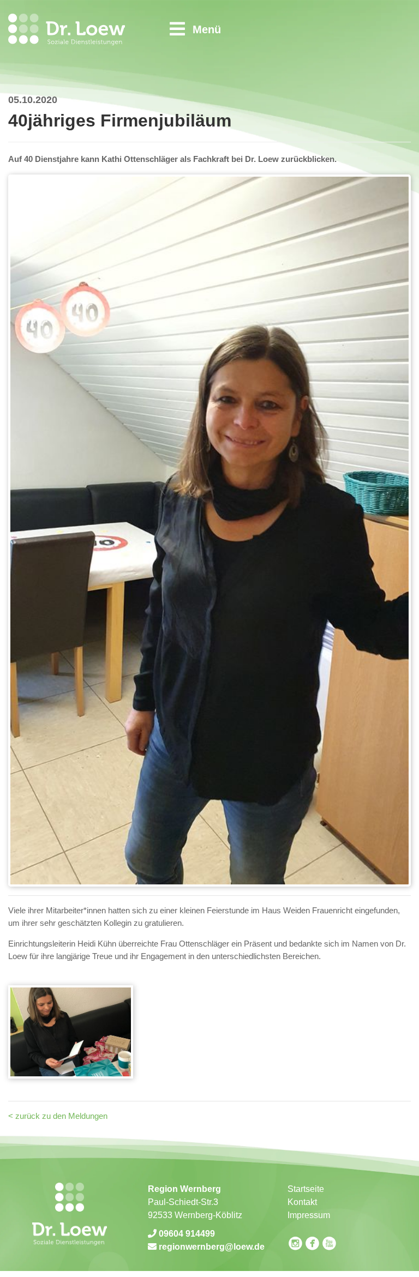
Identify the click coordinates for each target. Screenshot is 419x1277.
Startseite (306, 1189)
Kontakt (302, 1202)
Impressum (309, 1215)
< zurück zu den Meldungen (57, 1116)
